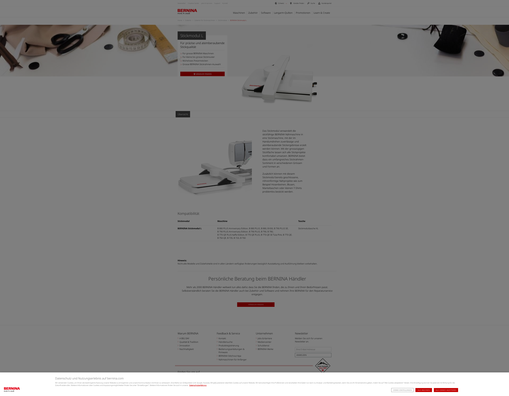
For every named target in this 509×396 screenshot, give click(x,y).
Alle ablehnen (424, 390)
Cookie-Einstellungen (402, 390)
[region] (254, 384)
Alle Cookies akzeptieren (446, 390)
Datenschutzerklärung (198, 385)
